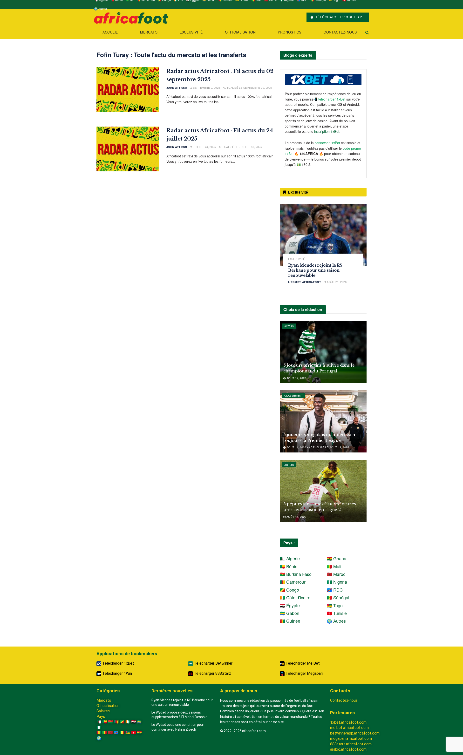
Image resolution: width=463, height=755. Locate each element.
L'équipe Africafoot (304, 282)
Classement (293, 395)
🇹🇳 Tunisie (337, 613)
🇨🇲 (116, 722)
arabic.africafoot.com (348, 749)
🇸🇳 (122, 732)
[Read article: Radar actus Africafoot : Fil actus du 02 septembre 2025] (127, 89)
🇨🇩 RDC (335, 589)
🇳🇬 (98, 727)
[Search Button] (367, 32)
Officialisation (240, 32)
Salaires (103, 711)
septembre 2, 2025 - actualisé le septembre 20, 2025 (232, 87)
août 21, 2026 (336, 282)
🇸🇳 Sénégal (338, 597)
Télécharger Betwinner (212, 663)
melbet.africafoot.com (349, 727)
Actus (289, 326)
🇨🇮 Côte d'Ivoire (295, 597)
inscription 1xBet (326, 131)
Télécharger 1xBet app (339, 17)
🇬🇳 (98, 732)
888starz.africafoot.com (351, 744)
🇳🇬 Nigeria (337, 582)
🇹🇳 (133, 732)
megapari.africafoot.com (351, 738)
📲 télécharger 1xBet (329, 99)
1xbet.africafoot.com (348, 722)
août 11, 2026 (296, 517)
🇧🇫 (110, 722)
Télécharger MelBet (302, 663)
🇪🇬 (133, 722)
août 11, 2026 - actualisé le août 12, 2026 (317, 447)
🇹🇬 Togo (335, 605)
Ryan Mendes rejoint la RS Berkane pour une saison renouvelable (315, 270)
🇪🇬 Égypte (290, 605)
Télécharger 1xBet (117, 663)
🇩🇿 (98, 722)
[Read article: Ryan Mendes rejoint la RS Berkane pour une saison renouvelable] (323, 235)
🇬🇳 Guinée (290, 621)
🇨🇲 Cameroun (293, 582)
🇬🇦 (139, 722)
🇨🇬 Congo (289, 589)
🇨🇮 (127, 722)
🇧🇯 (104, 722)
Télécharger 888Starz (212, 673)
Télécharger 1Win (116, 673)
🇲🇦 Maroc (336, 574)
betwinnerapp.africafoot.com (355, 733)
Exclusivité (191, 32)
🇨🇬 (122, 722)
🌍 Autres (100, 9)
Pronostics (289, 32)
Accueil (110, 32)
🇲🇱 (104, 732)
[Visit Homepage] (131, 17)
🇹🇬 (127, 732)
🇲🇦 (110, 732)
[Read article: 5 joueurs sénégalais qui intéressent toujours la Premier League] (323, 421)
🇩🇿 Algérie (290, 558)
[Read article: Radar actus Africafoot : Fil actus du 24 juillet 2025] (127, 149)
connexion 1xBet (327, 142)
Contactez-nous (340, 32)
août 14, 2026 (296, 378)
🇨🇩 (116, 732)
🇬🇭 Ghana (336, 558)
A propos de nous (238, 691)
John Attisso (176, 87)
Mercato (148, 32)
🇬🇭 (139, 732)
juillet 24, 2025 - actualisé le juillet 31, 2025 (227, 147)
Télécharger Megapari (304, 673)
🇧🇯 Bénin (288, 566)
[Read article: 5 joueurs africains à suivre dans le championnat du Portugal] (323, 352)
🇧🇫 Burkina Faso (296, 574)
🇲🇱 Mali (334, 566)
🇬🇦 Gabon (289, 613)
